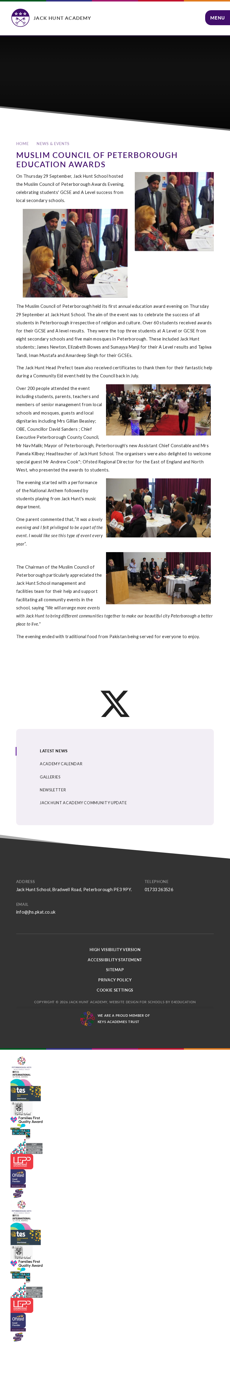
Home (22, 143)
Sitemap (115, 969)
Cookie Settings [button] (115, 990)
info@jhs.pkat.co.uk (36, 912)
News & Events (53, 143)
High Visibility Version (115, 949)
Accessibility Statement (115, 959)
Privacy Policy (114, 979)
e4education (183, 1002)
